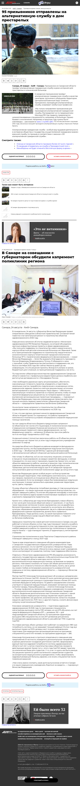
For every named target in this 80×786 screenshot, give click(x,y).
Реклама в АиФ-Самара (54, 734)
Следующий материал (41, 780)
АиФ (15, 76)
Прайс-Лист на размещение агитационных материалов (36, 736)
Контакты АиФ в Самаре (64, 736)
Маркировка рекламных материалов (30, 739)
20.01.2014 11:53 (6, 8)
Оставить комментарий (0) (62, 156)
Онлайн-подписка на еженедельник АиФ (31, 734)
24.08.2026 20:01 (7, 249)
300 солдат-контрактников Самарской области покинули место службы (34, 194)
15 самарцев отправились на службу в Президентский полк (43, 146)
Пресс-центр (39, 731)
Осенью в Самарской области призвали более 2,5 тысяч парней (44, 144)
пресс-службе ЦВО (44, 122)
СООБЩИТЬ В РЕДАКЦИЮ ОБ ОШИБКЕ (55, 739)
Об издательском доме (25, 731)
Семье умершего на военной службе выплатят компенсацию (31, 214)
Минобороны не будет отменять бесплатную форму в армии (43, 148)
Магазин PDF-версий (51, 731)
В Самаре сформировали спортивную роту (25, 207)
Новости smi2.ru (9, 243)
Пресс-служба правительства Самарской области (27, 317)
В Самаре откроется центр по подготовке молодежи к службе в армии (34, 201)
